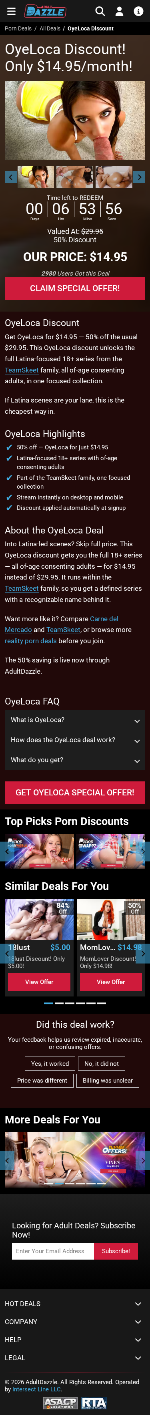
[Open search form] (100, 11)
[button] (36, 177)
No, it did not (101, 1063)
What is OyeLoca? (37, 720)
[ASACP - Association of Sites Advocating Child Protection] (60, 1402)
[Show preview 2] (74, 177)
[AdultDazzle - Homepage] (45, 10)
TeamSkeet (22, 370)
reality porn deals (31, 641)
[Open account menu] (119, 11)
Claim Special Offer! (75, 288)
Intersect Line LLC (36, 1389)
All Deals (50, 28)
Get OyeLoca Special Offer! (75, 792)
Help (13, 1340)
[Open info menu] (138, 11)
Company (21, 1322)
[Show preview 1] (36, 177)
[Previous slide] (7, 851)
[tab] (48, 1003)
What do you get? (37, 760)
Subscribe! (116, 1251)
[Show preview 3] (114, 177)
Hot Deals (22, 1304)
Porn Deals (18, 28)
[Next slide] (139, 177)
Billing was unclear (108, 1080)
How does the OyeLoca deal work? (63, 740)
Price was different (42, 1080)
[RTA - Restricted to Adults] (94, 1402)
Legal (15, 1358)
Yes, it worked (50, 1063)
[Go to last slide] (11, 177)
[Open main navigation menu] (11, 11)
